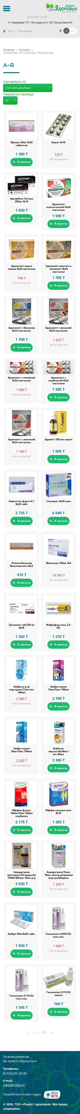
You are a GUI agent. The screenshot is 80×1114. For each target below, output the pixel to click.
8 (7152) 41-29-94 (37, 17)
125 (43, 1032)
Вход (11, 31)
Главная (8, 50)
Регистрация (25, 31)
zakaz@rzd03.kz (14, 1085)
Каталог (24, 50)
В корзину (24, 162)
